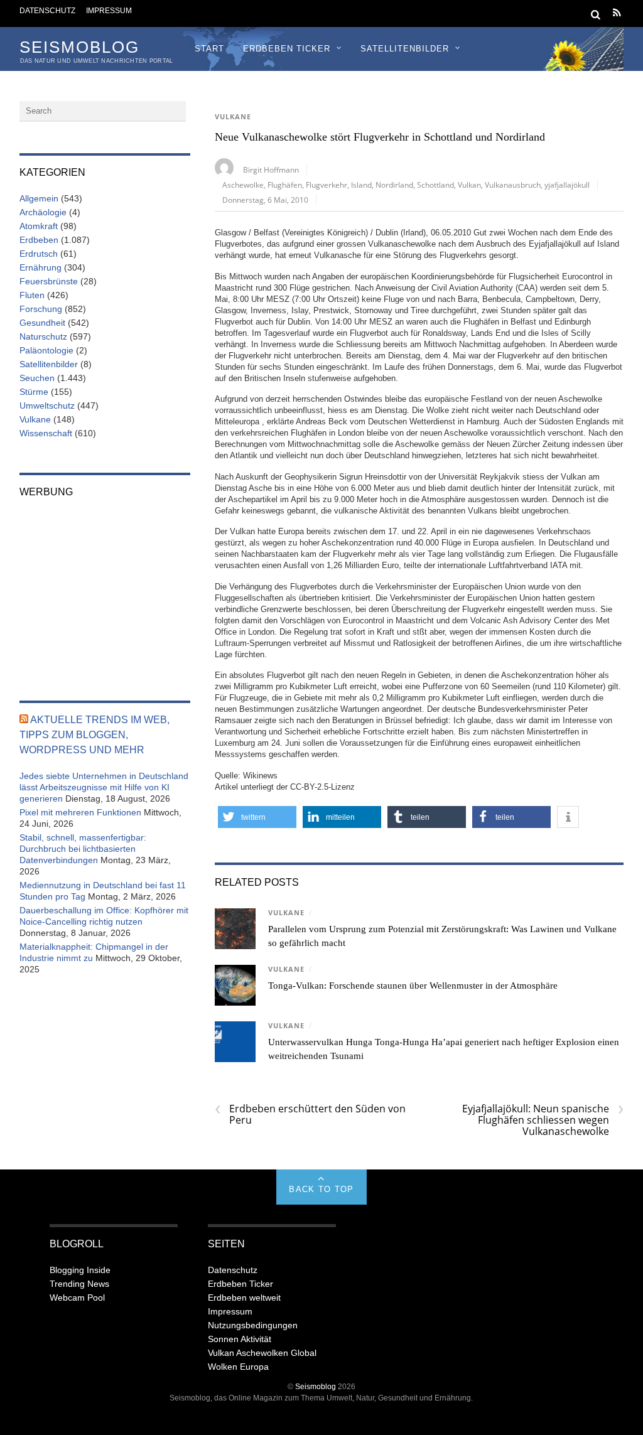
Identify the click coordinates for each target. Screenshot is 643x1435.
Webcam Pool (77, 1298)
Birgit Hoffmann (271, 169)
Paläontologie (46, 350)
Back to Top (321, 1189)
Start (209, 48)
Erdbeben (38, 240)
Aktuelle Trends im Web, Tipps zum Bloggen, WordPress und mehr (94, 734)
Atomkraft (38, 226)
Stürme (33, 392)
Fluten (32, 295)
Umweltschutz (47, 405)
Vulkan (469, 185)
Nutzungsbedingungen (253, 1325)
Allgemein (38, 198)
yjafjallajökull (567, 185)
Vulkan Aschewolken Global (262, 1353)
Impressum (109, 10)
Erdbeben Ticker (286, 48)
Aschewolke (243, 185)
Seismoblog (315, 1386)
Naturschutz (43, 336)
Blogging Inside (80, 1270)
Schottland (435, 185)
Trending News (79, 1284)
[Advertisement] (104, 590)
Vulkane (233, 116)
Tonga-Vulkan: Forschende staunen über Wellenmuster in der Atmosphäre (413, 986)
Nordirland (394, 185)
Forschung (40, 309)
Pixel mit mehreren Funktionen (80, 812)
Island (361, 185)
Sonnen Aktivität (239, 1339)
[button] (257, 817)
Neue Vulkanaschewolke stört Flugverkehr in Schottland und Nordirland (380, 137)
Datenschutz (47, 10)
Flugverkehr (326, 185)
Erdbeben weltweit (244, 1298)
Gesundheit (42, 323)
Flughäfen (284, 185)
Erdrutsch (38, 254)
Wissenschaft (45, 433)
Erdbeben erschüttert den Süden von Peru (310, 1114)
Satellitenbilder (404, 48)
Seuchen (37, 378)
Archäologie (43, 212)
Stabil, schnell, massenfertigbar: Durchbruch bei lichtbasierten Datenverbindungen (82, 848)
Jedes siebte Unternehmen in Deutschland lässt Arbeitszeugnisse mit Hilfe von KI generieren (103, 787)
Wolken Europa (238, 1367)
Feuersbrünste (48, 281)
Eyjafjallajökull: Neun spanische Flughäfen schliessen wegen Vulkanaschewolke (543, 1120)
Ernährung (40, 267)
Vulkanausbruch (513, 185)
